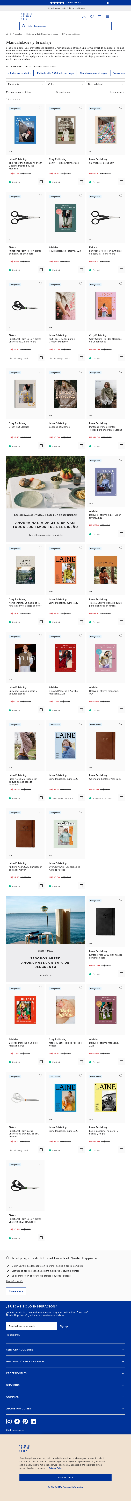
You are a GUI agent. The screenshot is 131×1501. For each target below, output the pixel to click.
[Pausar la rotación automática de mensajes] (108, 2)
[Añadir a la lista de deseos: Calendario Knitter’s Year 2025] (121, 724)
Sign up (64, 1326)
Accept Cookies (65, 1477)
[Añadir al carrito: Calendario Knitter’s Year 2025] (121, 797)
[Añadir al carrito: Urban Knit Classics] (41, 445)
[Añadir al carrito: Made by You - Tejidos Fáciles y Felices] (81, 1061)
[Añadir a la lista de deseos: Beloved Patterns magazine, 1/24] (121, 636)
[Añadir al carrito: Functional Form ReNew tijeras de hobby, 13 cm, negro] (41, 269)
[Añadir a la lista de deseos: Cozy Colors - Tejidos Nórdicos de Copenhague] (121, 284)
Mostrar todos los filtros (18, 92)
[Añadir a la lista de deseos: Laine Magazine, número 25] (81, 548)
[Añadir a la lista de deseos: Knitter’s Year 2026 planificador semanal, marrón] (40, 812)
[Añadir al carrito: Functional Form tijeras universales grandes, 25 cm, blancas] (41, 1149)
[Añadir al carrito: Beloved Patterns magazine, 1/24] (121, 709)
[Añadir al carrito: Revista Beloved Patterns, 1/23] (81, 269)
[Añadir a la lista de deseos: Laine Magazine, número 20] (81, 724)
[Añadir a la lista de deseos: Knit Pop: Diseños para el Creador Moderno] (81, 284)
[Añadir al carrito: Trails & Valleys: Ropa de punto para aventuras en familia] (121, 621)
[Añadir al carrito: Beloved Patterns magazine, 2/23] (121, 1061)
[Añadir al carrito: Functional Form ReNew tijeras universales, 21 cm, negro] (41, 1237)
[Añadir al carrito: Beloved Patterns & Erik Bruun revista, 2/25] (121, 533)
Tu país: (10, 1335)
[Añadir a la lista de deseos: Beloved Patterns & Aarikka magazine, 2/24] (81, 636)
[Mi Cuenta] (84, 16)
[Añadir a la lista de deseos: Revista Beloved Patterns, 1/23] (81, 196)
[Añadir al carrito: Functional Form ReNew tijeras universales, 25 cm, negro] (41, 357)
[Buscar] (23, 26)
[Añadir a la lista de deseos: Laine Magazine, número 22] (81, 1076)
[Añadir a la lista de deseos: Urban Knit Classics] (40, 372)
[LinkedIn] (33, 1421)
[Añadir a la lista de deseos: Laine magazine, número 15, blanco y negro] (121, 1076)
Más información (14, 1281)
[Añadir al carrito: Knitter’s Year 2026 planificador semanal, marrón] (41, 885)
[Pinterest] (25, 1421)
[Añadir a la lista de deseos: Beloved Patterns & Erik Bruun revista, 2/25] (121, 460)
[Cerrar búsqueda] (108, 26)
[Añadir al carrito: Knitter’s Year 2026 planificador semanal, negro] (121, 973)
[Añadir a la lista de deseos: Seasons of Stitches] (81, 372)
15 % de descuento (69, 3)
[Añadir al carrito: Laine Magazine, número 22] (81, 1149)
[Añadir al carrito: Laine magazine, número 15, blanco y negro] (121, 1149)
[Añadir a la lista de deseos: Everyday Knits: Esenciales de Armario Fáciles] (81, 812)
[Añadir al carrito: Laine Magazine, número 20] (81, 797)
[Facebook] (17, 1421)
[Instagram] (9, 1421)
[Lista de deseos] (91, 16)
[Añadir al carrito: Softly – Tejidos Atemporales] (81, 181)
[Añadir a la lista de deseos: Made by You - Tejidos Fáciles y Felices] (81, 988)
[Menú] (107, 16)
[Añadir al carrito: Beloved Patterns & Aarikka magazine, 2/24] (81, 709)
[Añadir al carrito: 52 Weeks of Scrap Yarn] (121, 181)
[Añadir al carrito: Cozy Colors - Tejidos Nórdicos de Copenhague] (121, 357)
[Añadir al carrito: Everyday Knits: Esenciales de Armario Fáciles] (81, 885)
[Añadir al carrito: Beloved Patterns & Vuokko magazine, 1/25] (41, 1061)
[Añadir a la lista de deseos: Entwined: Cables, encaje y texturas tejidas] (40, 636)
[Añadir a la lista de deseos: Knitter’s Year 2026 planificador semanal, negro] (121, 900)
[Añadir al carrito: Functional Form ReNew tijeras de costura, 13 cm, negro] (121, 269)
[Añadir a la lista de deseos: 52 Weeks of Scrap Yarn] (121, 108)
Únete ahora (16, 1291)
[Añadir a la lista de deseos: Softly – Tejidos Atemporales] (81, 108)
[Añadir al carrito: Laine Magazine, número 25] (81, 621)
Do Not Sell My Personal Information (65, 1487)
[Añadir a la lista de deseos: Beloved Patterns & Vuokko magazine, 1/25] (40, 988)
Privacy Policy (56, 1468)
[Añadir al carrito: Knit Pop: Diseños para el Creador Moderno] (81, 357)
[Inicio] (7, 34)
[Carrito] (99, 16)
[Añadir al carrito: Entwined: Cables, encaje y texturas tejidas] (41, 709)
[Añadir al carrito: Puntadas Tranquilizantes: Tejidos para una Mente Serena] (121, 445)
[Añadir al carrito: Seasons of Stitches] (81, 445)
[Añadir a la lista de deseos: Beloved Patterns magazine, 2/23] (121, 988)
